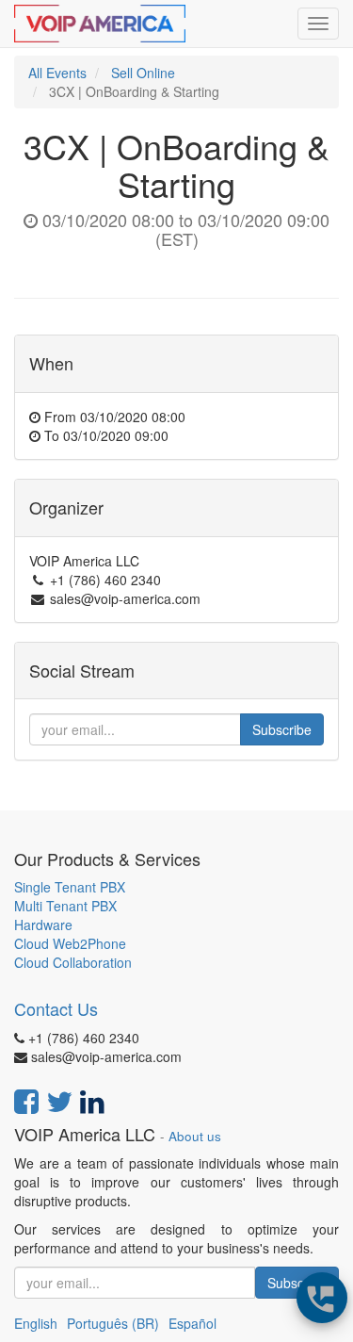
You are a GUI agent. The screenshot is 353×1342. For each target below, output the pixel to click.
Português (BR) (113, 1323)
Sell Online (143, 72)
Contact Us (56, 1008)
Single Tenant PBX (69, 886)
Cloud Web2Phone (70, 943)
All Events (57, 72)
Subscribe (282, 729)
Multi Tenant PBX (65, 905)
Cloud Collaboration (73, 962)
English (35, 1323)
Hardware (43, 924)
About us (194, 1136)
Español (192, 1323)
